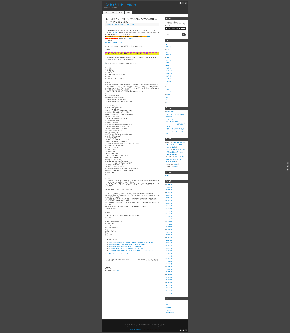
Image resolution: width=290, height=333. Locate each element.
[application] (175, 28)
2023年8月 (169, 200)
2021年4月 (169, 261)
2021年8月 (169, 250)
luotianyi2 (168, 92)
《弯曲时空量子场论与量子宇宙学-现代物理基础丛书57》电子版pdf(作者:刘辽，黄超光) (131, 242)
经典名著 (168, 52)
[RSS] (186, 3)
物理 (110, 253)
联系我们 (148, 36)
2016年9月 (169, 293)
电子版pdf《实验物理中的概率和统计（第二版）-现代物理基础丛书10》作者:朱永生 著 (131, 250)
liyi (167, 97)
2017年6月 (169, 287)
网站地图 (167, 175)
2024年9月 (169, 190)
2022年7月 (169, 227)
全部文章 (123, 24)
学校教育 (168, 57)
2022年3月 (169, 237)
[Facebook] (180, 3)
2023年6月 (169, 203)
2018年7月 (169, 280)
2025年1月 (169, 187)
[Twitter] (183, 3)
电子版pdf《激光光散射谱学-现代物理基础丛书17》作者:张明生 (125, 246)
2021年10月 (169, 245)
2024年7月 (169, 195)
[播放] (166, 28)
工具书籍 (168, 63)
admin (109, 24)
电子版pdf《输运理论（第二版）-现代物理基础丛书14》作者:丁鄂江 (126, 248)
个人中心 (113, 12)
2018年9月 (169, 274)
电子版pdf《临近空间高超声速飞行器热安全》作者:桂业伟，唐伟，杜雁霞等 (175, 145)
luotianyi (114, 253)
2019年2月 (169, 272)
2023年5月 (169, 205)
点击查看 (131, 38)
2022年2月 (169, 240)
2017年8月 (169, 285)
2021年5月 (169, 258)
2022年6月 (169, 229)
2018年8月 (169, 277)
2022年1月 (169, 242)
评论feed (168, 310)
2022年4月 (169, 235)
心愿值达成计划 (170, 111)
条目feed (168, 307)
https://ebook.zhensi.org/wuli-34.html (115, 42)
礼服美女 (168, 49)
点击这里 (150, 31)
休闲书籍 (168, 60)
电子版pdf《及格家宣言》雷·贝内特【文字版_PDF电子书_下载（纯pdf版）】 (175, 131)
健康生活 (168, 47)
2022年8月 (169, 224)
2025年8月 (169, 184)
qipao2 (168, 94)
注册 (167, 302)
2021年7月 (169, 253)
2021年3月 (169, 264)
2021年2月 (169, 266)
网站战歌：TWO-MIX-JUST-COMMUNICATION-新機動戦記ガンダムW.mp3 (175, 124)
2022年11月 (169, 219)
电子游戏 (168, 78)
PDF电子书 (169, 73)
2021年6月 (169, 256)
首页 (106, 12)
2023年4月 (169, 208)
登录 (118, 270)
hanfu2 (168, 89)
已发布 (132, 24)
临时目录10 (169, 70)
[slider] (183, 28)
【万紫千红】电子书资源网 (120, 5)
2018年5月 (169, 282)
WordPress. (157, 329)
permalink (126, 253)
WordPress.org (170, 312)
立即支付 (146, 54)
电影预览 (121, 12)
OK (183, 34)
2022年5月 (169, 232)
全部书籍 (168, 55)
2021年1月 (169, 269)
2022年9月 (169, 221)
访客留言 (129, 12)
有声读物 (168, 81)
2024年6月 (169, 198)
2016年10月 (169, 290)
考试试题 (168, 68)
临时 (167, 84)
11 (166, 100)
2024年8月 (169, 192)
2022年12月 (169, 216)
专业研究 (128, 24)
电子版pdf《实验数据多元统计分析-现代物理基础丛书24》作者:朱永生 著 (127, 244)
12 (166, 102)
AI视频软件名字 (170, 119)
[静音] (179, 28)
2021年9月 (169, 248)
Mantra (151, 329)
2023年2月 (169, 211)
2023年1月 (169, 213)
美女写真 (168, 76)
